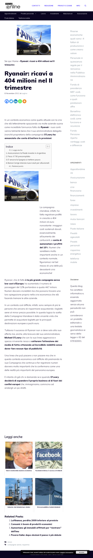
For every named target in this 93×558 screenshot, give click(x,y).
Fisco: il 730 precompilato (19, 156)
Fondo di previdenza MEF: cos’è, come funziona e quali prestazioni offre (77, 95)
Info (78, 6)
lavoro (73, 214)
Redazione (48, 6)
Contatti (36, 6)
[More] (24, 101)
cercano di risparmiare (29, 308)
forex (72, 200)
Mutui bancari (68, 13)
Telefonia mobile (24, 18)
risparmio (25, 545)
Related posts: (18, 166)
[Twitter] (11, 101)
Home (15, 61)
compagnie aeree (14, 545)
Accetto (81, 552)
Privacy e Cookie (65, 6)
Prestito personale (27, 13)
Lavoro (43, 13)
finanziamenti (77, 195)
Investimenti (54, 13)
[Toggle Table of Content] (46, 146)
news (9, 542)
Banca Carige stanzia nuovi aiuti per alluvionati (28, 163)
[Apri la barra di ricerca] (85, 5)
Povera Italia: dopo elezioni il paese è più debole (36, 535)
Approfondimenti (10, 13)
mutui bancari (77, 219)
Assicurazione (82, 13)
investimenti (76, 209)
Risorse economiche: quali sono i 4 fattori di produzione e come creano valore (77, 42)
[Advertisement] (34, 110)
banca (73, 182)
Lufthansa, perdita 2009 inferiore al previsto (34, 520)
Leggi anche (17, 150)
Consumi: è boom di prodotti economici (31, 524)
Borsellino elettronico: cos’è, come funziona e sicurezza (75, 118)
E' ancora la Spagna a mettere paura (24, 159)
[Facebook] (7, 101)
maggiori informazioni (66, 552)
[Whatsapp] (20, 101)
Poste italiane (9, 18)
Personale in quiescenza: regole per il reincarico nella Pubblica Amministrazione (77, 69)
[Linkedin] (16, 101)
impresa (74, 205)
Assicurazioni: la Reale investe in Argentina (27, 153)
